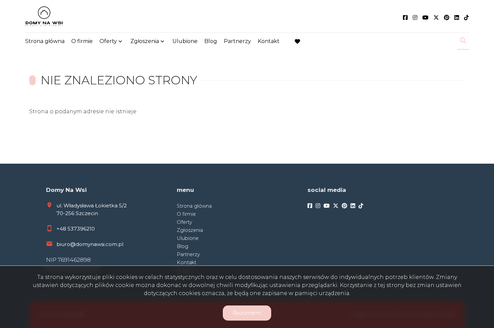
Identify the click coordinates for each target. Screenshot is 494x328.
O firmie (82, 41)
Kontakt (269, 41)
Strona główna (45, 41)
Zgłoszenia (190, 230)
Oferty (108, 41)
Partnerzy (237, 41)
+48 (62, 229)
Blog (210, 41)
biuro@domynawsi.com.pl (89, 244)
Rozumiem (247, 313)
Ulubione (185, 41)
